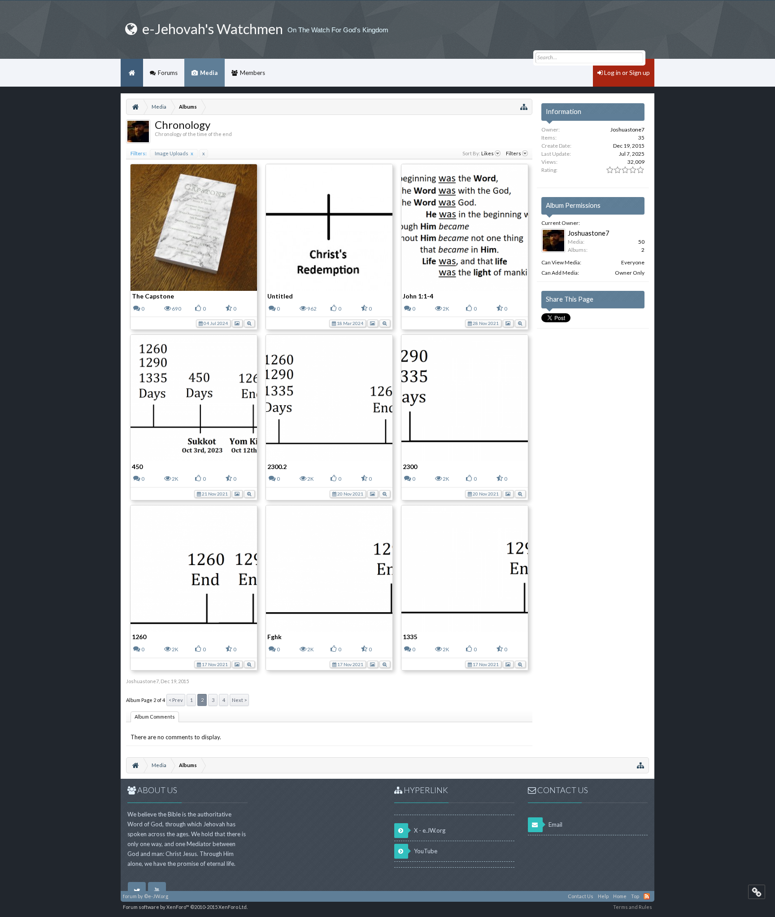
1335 (410, 637)
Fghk (274, 637)
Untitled (280, 296)
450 (137, 466)
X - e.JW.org (429, 830)
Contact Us (580, 896)
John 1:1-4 (418, 296)
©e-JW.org (156, 896)
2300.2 (277, 466)
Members (252, 72)
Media (209, 72)
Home (132, 73)
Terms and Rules (632, 907)
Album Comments (155, 717)
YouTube (425, 851)
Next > (239, 700)
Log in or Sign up (626, 72)
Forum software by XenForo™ (185, 907)
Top (635, 896)
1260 (139, 637)
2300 (410, 466)
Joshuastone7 (142, 681)
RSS (647, 896)
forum (130, 896)
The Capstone (153, 296)
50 (641, 241)
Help (603, 896)
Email (554, 824)
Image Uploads (174, 153)
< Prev (176, 700)
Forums (168, 72)
